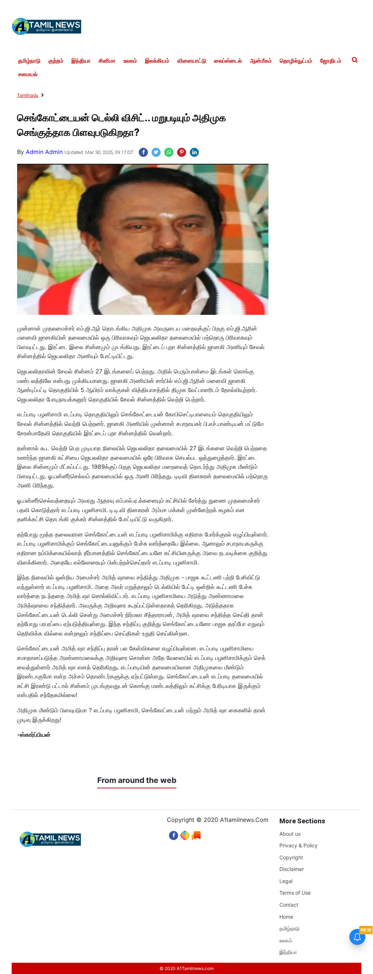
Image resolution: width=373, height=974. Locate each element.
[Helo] (196, 833)
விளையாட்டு (191, 61)
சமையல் (28, 74)
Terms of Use (295, 893)
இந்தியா (81, 61)
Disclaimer (291, 869)
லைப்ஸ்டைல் (228, 61)
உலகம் (130, 61)
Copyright (291, 857)
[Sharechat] (184, 833)
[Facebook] (173, 833)
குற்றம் (55, 61)
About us (290, 834)
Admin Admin (44, 151)
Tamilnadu (27, 95)
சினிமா (107, 61)
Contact (288, 905)
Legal (285, 881)
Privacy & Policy (298, 845)
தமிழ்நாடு (29, 61)
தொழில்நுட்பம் (296, 61)
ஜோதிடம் (330, 61)
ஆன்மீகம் (261, 61)
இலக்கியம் (157, 61)
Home (286, 917)
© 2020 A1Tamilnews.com (186, 968)
